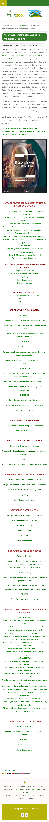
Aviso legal (8, 789)
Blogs (10, 26)
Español (7, 773)
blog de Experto (21, 26)
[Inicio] (24, 13)
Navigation (3, 3)
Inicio (4, 26)
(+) (13, 123)
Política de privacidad (24, 789)
